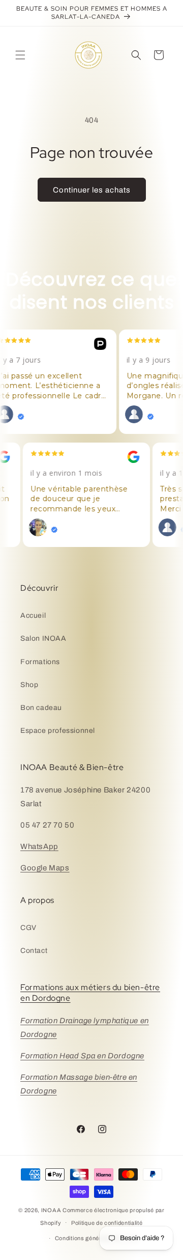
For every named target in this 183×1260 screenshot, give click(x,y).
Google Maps (45, 868)
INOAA (51, 1210)
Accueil (33, 615)
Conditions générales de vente (96, 1238)
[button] (20, 55)
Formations (40, 662)
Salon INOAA (43, 638)
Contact (33, 950)
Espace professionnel (57, 730)
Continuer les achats (92, 190)
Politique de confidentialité (107, 1223)
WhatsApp (39, 846)
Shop (29, 685)
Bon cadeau (41, 707)
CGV (28, 928)
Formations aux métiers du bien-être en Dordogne (90, 992)
